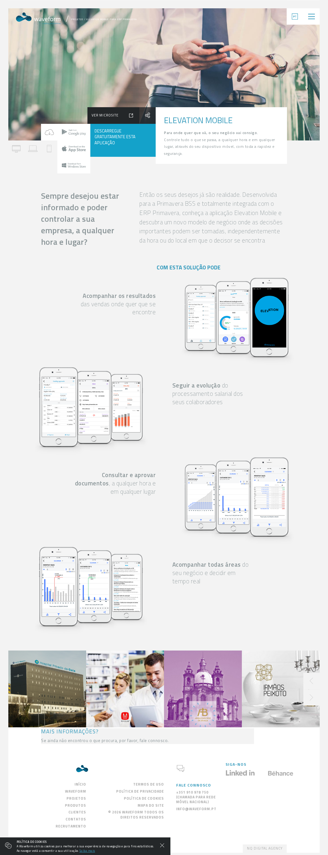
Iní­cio (80, 784)
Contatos (76, 819)
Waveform (75, 791)
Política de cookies (144, 798)
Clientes (77, 812)
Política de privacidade (140, 791)
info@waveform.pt (196, 808)
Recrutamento (71, 826)
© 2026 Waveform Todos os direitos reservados (136, 814)
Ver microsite (105, 115)
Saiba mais (87, 851)
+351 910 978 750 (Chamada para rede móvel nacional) (196, 797)
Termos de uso (148, 784)
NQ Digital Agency (265, 848)
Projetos (77, 19)
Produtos (75, 805)
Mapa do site (151, 805)
